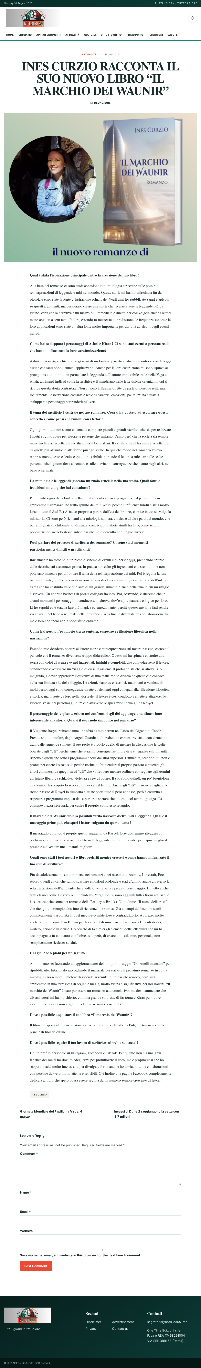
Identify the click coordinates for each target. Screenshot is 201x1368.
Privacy (91, 1329)
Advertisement (123, 1322)
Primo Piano (135, 34)
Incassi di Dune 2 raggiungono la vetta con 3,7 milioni (146, 1113)
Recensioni (155, 34)
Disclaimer (93, 1322)
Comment (29, 1154)
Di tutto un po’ (111, 34)
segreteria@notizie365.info (167, 1322)
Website (26, 1231)
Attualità (72, 34)
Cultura (90, 34)
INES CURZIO (39, 1094)
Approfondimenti (48, 34)
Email (25, 1212)
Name (26, 1192)
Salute (173, 34)
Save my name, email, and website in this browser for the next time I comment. (80, 1255)
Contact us (120, 1329)
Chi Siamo (25, 34)
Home (10, 34)
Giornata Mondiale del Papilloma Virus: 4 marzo (51, 1113)
